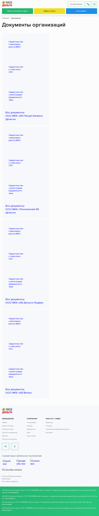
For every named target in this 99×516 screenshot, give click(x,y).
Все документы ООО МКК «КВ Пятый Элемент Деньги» (24, 116)
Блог (28, 433)
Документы (31, 429)
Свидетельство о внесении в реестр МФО (16, 44)
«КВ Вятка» (11, 502)
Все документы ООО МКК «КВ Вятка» (18, 391)
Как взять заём (7, 429)
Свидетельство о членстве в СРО (16, 69)
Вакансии (49, 422)
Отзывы (49, 426)
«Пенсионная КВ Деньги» (15, 496)
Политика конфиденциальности (58, 429)
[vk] (5, 446)
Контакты (49, 433)
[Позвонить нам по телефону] (88, 4)
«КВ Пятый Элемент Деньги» (17, 490)
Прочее (5, 436)
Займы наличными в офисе (17, 11)
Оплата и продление (10, 433)
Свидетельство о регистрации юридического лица (16, 96)
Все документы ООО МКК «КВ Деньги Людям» (24, 301)
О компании (31, 422)
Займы (4, 422)
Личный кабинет (76, 4)
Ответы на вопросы (9, 439)
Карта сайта (31, 436)
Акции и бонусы (8, 426)
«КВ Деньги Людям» (14, 508)
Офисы (29, 426)
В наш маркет (81, 11)
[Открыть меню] (94, 4)
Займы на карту (50, 11)
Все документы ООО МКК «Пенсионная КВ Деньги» (22, 209)
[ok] (14, 446)
